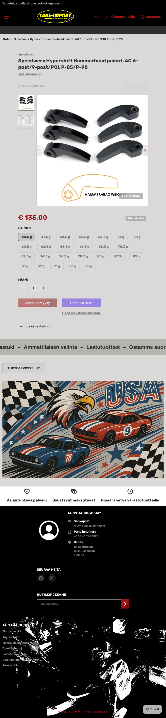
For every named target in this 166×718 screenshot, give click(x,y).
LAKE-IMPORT (75, 712)
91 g (57, 266)
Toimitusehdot (12, 648)
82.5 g (118, 256)
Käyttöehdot (11, 637)
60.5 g (27, 247)
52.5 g (84, 237)
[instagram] (52, 578)
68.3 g (104, 247)
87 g (25, 266)
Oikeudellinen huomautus (20, 660)
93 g (72, 266)
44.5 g (27, 237)
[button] (6, 17)
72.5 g (26, 256)
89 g (41, 266)
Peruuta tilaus (12, 665)
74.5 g (45, 256)
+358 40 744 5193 (86, 536)
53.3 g (103, 237)
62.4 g (46, 247)
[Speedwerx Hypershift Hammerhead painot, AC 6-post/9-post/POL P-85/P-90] (26, 102)
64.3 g (65, 247)
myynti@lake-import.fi (89, 526)
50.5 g (65, 237)
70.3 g (123, 247)
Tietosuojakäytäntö (15, 643)
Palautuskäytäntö (14, 654)
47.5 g (46, 237)
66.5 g (84, 247)
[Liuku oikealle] (145, 150)
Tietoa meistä (11, 631)
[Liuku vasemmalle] (39, 150)
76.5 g (64, 256)
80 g (100, 256)
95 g (89, 266)
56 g (121, 237)
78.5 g (83, 256)
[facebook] (41, 578)
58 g (137, 237)
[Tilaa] (125, 604)
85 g (136, 256)
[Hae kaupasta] (97, 17)
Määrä (23, 280)
